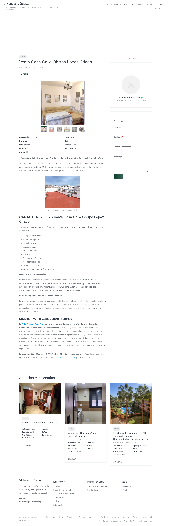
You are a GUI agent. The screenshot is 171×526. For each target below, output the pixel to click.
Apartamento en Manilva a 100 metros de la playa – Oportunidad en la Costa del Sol (130, 436)
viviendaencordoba (129, 97)
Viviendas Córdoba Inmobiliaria (138, 521)
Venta (23, 56)
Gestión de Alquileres (133, 4)
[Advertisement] (85, 30)
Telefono (118, 137)
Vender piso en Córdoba (110, 521)
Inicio (98, 4)
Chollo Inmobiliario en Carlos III (39, 422)
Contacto (156, 8)
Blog (162, 4)
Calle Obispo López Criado (33, 324)
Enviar (118, 176)
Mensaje (118, 156)
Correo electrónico (123, 146)
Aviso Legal (94, 490)
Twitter (126, 490)
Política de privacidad (98, 486)
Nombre (118, 127)
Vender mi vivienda (112, 4)
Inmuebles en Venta (120, 517)
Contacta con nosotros (66, 357)
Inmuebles (151, 4)
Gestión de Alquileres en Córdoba (93, 517)
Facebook (127, 486)
